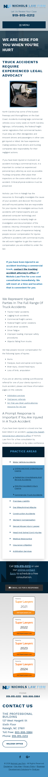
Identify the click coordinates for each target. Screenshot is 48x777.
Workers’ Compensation (24, 520)
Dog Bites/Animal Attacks (24, 507)
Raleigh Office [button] (15, 744)
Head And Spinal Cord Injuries (27, 532)
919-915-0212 (23, 15)
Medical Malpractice (22, 539)
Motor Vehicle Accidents (24, 462)
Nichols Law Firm (18, 763)
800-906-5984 (31, 696)
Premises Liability (21, 501)
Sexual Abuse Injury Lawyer (26, 526)
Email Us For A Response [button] (25, 588)
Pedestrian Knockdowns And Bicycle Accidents (28, 478)
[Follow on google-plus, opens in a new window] (28, 757)
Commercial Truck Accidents (28, 495)
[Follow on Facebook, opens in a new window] (20, 757)
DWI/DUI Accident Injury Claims (26, 487)
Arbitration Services (22, 551)
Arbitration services (16, 395)
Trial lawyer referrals (16, 399)
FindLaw (35, 769)
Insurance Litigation (22, 545)
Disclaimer (8, 766)
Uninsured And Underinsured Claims (29, 469)
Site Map (18, 766)
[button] (24, 25)
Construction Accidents (24, 513)
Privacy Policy (29, 766)
